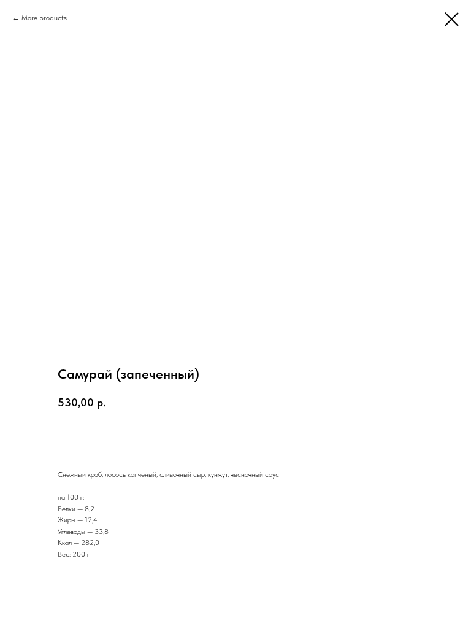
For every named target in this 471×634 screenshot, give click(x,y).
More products (44, 18)
